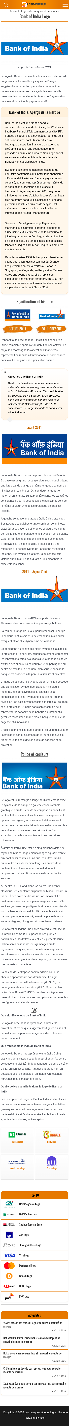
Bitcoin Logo (25, 1276)
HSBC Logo (25, 1286)
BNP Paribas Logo (28, 1214)
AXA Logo (24, 1235)
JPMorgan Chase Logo (30, 1245)
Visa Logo (24, 1255)
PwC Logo (24, 1296)
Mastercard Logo (27, 1265)
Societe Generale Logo (30, 1224)
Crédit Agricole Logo (29, 1204)
